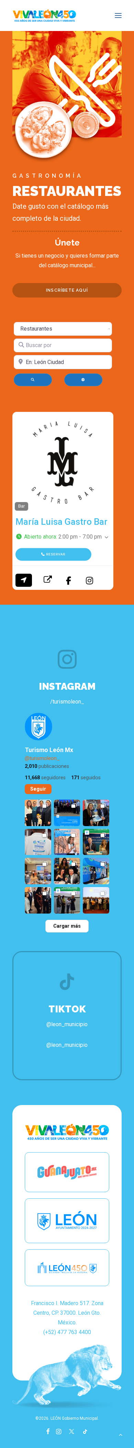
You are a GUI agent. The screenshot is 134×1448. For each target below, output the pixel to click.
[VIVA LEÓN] (44, 15)
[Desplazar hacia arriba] (120, 1434)
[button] (118, 15)
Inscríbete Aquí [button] (67, 290)
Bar (21, 506)
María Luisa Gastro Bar (61, 522)
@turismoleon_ (42, 758)
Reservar (55, 554)
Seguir (38, 789)
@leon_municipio (67, 1045)
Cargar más (67, 926)
